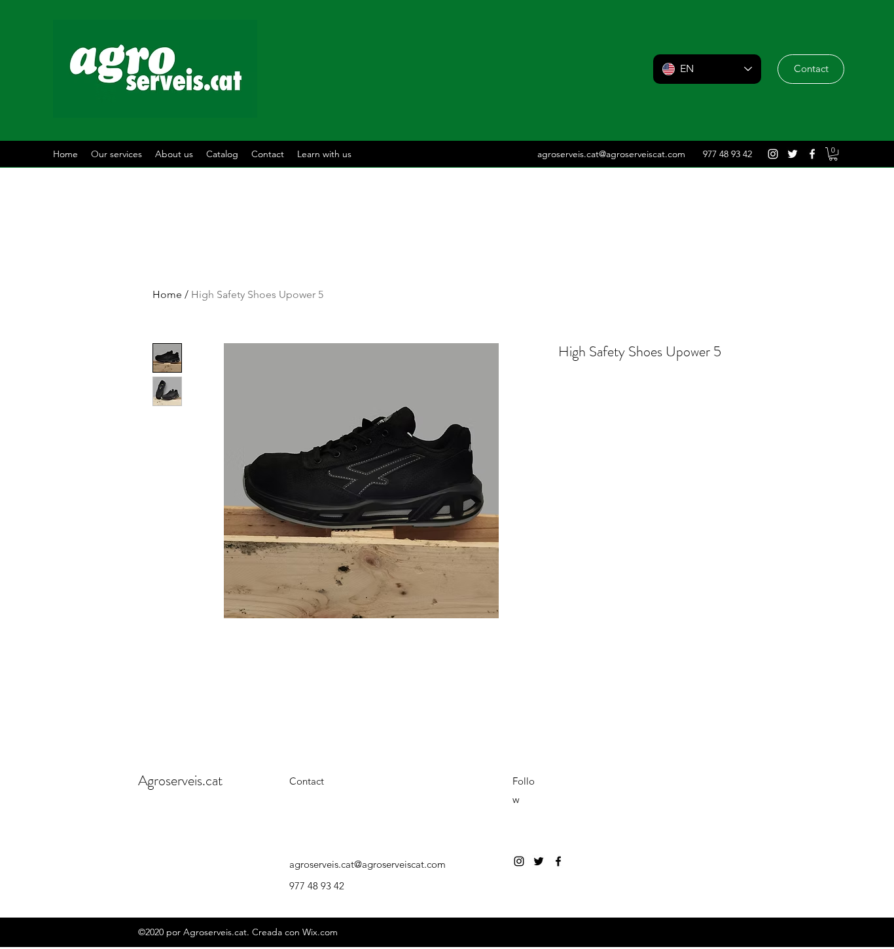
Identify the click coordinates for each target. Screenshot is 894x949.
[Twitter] (792, 153)
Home (167, 294)
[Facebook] (812, 153)
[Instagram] (772, 153)
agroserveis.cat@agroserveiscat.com (611, 154)
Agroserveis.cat (180, 780)
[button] (811, 69)
